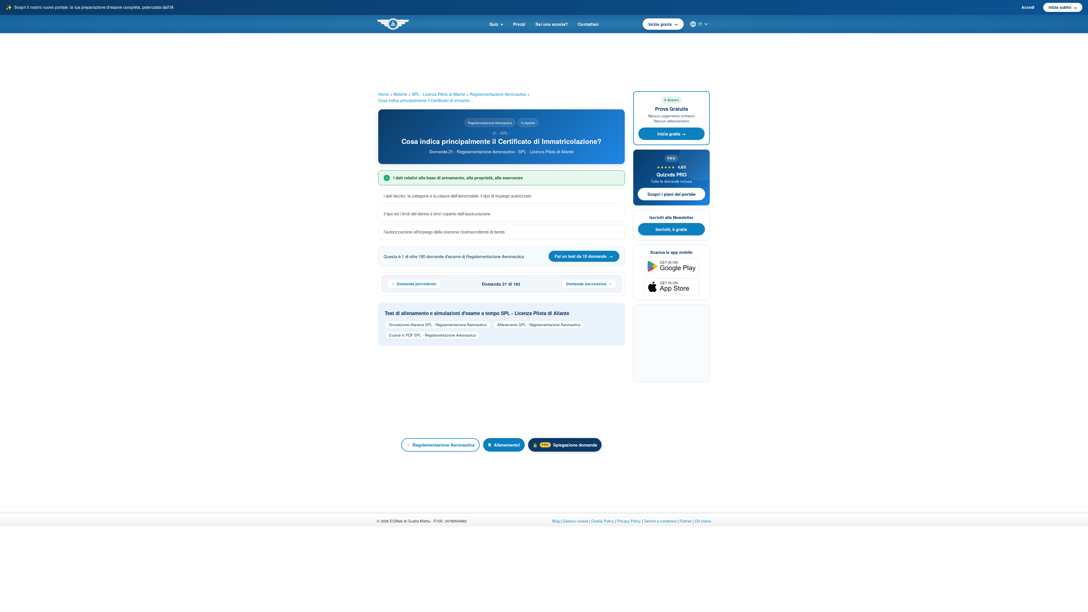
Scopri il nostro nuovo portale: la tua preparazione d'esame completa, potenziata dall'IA (90, 7)
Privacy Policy (629, 521)
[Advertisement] (501, 391)
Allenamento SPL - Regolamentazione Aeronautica (538, 324)
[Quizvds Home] (393, 24)
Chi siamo (703, 521)
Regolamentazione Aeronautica (498, 94)
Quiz (496, 24)
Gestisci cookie (575, 521)
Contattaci (588, 24)
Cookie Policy (602, 521)
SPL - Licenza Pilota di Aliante (438, 94)
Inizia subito (1063, 7)
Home (383, 94)
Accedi (1027, 7)
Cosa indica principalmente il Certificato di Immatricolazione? (426, 100)
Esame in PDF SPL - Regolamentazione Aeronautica (432, 335)
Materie (400, 94)
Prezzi (519, 24)
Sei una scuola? (552, 24)
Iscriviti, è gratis (671, 229)
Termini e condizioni (660, 521)
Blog (556, 521)
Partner (686, 521)
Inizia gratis (663, 24)
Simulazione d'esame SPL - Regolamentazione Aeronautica (437, 324)
